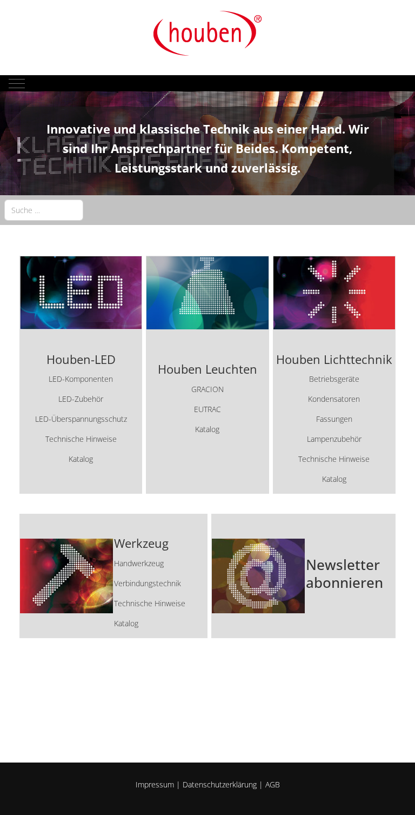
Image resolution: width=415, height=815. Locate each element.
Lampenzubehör (334, 439)
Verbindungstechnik (147, 583)
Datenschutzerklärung (220, 784)
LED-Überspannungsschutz (81, 419)
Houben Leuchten (207, 369)
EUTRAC (207, 409)
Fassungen (334, 419)
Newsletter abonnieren (344, 573)
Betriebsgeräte (334, 379)
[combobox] (43, 210)
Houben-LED (81, 359)
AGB (272, 784)
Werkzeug (141, 543)
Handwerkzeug (139, 563)
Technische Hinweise (81, 439)
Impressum (155, 784)
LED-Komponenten (81, 379)
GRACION (207, 389)
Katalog (81, 459)
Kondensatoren (334, 399)
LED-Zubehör (80, 399)
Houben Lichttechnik (334, 359)
